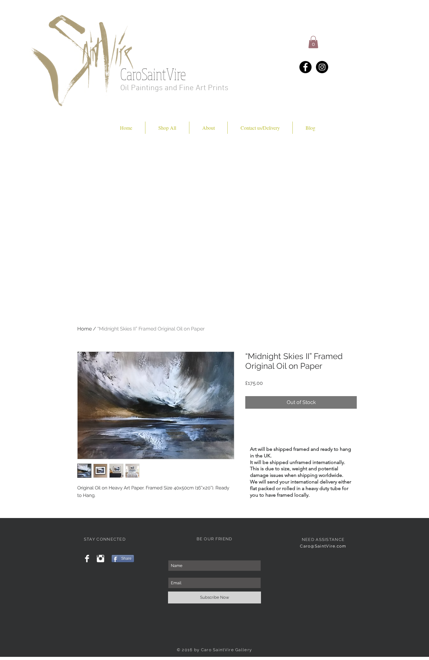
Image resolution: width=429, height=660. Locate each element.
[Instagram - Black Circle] (322, 67)
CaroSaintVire (153, 74)
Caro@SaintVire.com (323, 546)
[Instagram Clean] (100, 558)
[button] (313, 42)
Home (84, 329)
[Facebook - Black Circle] (305, 67)
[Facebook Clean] (87, 558)
